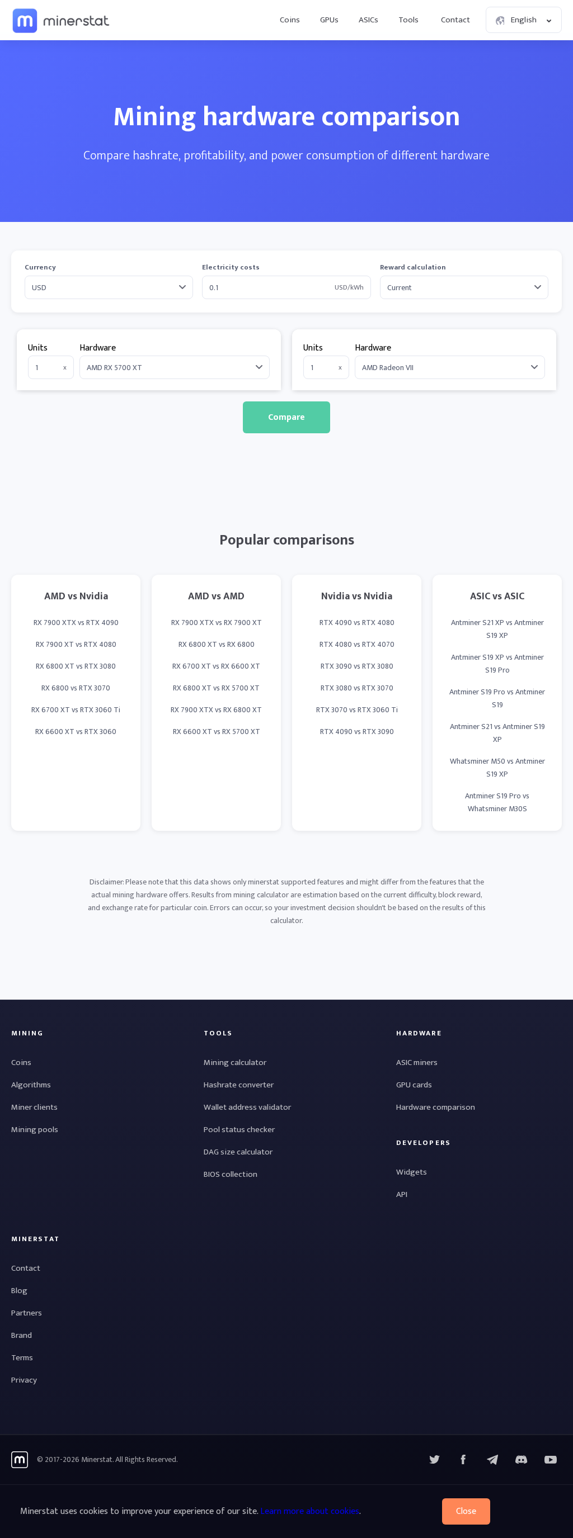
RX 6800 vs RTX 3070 (75, 688)
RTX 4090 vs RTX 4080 (357, 622)
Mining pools (34, 1130)
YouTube (521, 1460)
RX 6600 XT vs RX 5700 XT (216, 731)
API (401, 1194)
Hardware (97, 348)
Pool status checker (239, 1130)
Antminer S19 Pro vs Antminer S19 (497, 698)
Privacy (24, 1380)
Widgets (411, 1172)
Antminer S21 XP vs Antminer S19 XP (497, 629)
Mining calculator (235, 1062)
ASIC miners (417, 1062)
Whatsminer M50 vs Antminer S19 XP (497, 767)
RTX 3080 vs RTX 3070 (357, 688)
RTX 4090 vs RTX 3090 (357, 731)
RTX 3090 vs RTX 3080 (357, 666)
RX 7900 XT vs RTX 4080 (76, 644)
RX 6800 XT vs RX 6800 (217, 644)
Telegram (492, 1460)
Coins (290, 20)
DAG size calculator (238, 1152)
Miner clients (34, 1107)
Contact (455, 20)
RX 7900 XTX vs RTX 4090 (76, 622)
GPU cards (414, 1085)
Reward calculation (413, 267)
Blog (19, 1291)
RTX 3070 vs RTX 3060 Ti (357, 709)
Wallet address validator (247, 1107)
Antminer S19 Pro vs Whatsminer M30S (497, 802)
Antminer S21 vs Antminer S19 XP (497, 733)
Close (466, 1511)
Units (38, 348)
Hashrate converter (239, 1085)
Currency (40, 267)
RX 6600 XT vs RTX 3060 (75, 731)
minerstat (61, 20)
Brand (21, 1335)
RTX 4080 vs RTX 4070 (357, 644)
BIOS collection (230, 1174)
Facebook (463, 1460)
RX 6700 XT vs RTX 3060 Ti (75, 709)
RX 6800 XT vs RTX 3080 (76, 666)
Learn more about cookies (309, 1511)
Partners (26, 1313)
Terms (22, 1358)
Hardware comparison (435, 1107)
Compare (286, 417)
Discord (550, 1460)
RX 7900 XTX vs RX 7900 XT (216, 622)
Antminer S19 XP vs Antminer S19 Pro (497, 663)
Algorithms (31, 1085)
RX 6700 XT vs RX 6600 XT (216, 666)
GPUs (329, 20)
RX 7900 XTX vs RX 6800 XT (216, 709)
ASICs (368, 20)
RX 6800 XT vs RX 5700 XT (216, 688)
